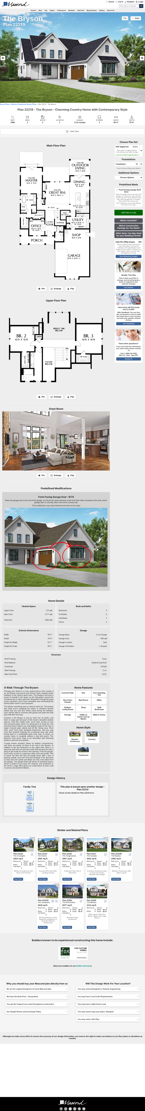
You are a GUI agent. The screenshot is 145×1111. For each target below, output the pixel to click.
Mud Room (83, 700)
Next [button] (142, 58)
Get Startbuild (128, 324)
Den (83, 693)
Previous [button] (3, 58)
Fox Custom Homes (81, 949)
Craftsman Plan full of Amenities (72, 872)
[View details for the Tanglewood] (72, 845)
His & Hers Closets (67, 701)
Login (140, 2)
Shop (83, 707)
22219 (30, 792)
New (40, 10)
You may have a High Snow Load (92, 1004)
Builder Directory (83, 966)
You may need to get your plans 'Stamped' (96, 1012)
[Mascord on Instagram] (65, 1109)
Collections (61, 10)
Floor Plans (18, 879)
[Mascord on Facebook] (61, 1109)
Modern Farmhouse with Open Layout (121, 872)
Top (45, 10)
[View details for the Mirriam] (97, 892)
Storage (67, 715)
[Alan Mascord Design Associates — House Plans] (72, 4)
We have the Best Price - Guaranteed (22, 997)
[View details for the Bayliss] (121, 845)
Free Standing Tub (99, 694)
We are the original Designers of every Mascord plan (29, 989)
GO (141, 6)
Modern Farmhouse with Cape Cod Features (23, 872)
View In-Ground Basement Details (128, 168)
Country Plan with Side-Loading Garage (48, 872)
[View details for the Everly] (48, 845)
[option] (72, 57)
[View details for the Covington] (23, 845)
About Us (110, 10)
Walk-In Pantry (99, 715)
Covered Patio (68, 693)
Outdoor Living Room (67, 708)
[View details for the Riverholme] (72, 892)
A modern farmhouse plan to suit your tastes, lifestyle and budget (97, 872)
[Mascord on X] (70, 1109)
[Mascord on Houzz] (74, 1109)
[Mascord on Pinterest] (79, 1109)
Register (130, 2)
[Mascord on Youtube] (84, 1109)
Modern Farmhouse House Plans (23, 104)
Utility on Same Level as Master (83, 717)
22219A (29, 803)
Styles (52, 10)
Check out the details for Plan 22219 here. (76, 793)
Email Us (128, 359)
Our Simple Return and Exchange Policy (24, 1012)
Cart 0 (120, 2)
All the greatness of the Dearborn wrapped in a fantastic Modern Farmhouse (48, 920)
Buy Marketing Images (129, 256)
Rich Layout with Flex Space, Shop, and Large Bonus (97, 916)
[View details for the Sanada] (97, 845)
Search (33, 10)
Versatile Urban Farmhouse (72, 918)
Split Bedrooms (99, 708)
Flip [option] (125, 18)
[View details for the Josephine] (48, 892)
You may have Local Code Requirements (95, 997)
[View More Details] (65, 958)
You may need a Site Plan (88, 1019)
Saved (111, 2)
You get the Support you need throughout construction (30, 1004)
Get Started (128, 287)
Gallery (102, 10)
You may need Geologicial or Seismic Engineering (99, 989)
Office (99, 700)
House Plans (5, 104)
